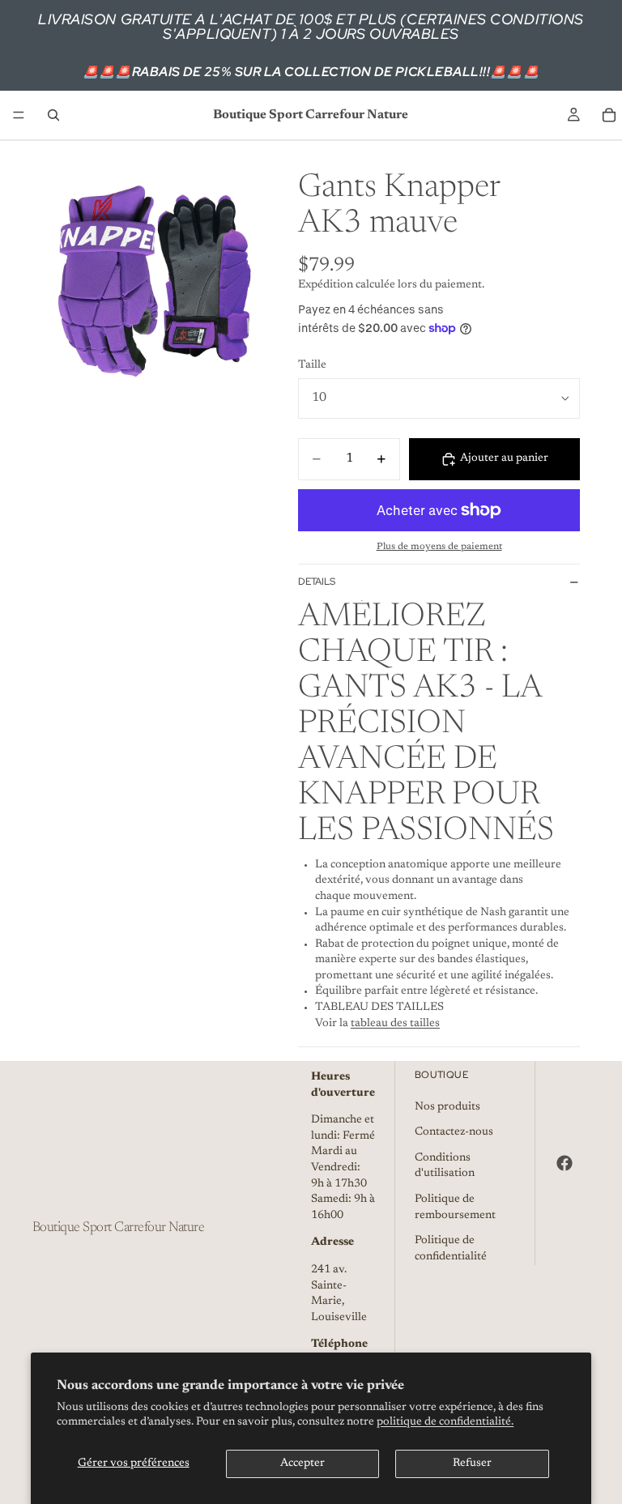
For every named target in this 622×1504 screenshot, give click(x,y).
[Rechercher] (53, 115)
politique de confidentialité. (445, 1422)
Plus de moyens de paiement (439, 547)
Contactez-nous (454, 1132)
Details (316, 581)
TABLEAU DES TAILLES (379, 1007)
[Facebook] (564, 1163)
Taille (312, 365)
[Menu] (18, 115)
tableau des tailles (395, 1023)
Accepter (302, 1463)
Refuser (472, 1463)
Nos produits (447, 1106)
